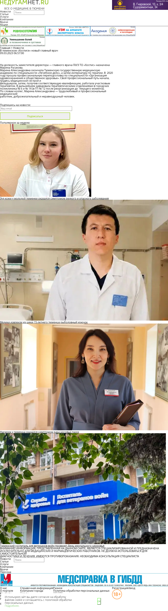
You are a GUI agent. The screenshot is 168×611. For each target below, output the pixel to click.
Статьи (4, 14)
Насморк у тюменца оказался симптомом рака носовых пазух (39, 432)
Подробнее (12, 606)
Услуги (4, 17)
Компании (6, 19)
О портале (6, 590)
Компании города (31, 590)
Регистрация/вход (123, 588)
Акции (4, 24)
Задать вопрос (138, 55)
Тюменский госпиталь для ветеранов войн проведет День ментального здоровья (52, 545)
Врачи (4, 22)
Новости (5, 11)
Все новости (11, 100)
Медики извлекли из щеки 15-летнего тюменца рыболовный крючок (44, 322)
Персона (5, 572)
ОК (99, 601)
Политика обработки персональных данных (81, 590)
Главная (5, 48)
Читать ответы (138, 60)
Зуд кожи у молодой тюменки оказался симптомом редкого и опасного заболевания (54, 198)
